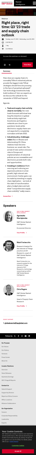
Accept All (18, 451)
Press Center (6, 357)
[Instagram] (22, 336)
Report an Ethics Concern (10, 396)
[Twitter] (14, 336)
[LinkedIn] (29, 336)
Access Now (7, 196)
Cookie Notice (13, 441)
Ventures (4, 354)
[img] (5, 65)
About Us (4, 361)
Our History (5, 350)
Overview (5, 370)
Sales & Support (7, 389)
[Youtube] (25, 336)
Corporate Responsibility (9, 416)
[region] (18, 440)
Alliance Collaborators (9, 403)
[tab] (7, 71)
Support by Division (8, 392)
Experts (4, 423)
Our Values (5, 346)
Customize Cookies (18, 445)
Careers (4, 412)
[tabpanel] (18, 201)
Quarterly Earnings (8, 377)
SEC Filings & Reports (9, 380)
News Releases (6, 373)
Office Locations (7, 400)
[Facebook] (18, 336)
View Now (27, 65)
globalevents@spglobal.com (16, 323)
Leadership (5, 419)
